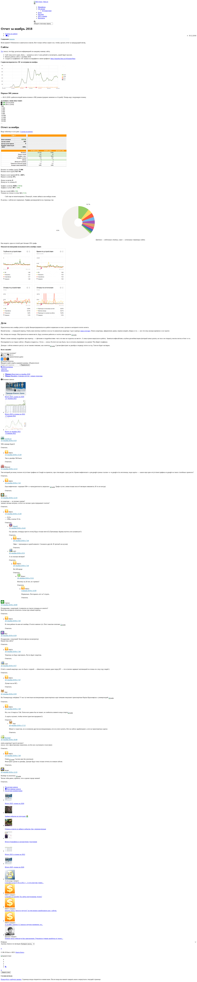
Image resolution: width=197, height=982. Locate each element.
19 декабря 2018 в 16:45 (17, 528)
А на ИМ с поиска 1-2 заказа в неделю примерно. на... (24, 924)
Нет (11, 355)
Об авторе (41, 9)
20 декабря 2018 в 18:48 (9, 739)
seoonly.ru (8, 439)
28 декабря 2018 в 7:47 (13, 680)
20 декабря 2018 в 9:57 (9, 666)
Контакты (41, 18)
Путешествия (46, 11)
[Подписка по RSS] (5, 967)
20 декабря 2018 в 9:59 (9, 694)
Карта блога (20, 952)
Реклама (41, 14)
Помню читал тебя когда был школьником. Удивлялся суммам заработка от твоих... (34, 938)
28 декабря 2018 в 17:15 (17, 725)
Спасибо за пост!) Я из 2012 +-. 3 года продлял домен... (24, 883)
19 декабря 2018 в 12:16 (9, 498)
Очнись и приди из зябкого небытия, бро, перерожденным (25, 829)
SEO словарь (42, 16)
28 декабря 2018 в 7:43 (13, 483)
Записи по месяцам (13, 944)
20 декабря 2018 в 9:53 (17, 553)
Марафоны (42, 7)
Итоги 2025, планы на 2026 (14, 803)
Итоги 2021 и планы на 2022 (15, 854)
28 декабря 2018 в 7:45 (13, 621)
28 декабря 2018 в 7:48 (13, 709)
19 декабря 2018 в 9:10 (9, 440)
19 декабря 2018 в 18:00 (9, 605)
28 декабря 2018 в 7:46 (13, 651)
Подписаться (25, 365)
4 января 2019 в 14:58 (28, 591)
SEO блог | (42, 2)
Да (4, 355)
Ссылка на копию (26, 131)
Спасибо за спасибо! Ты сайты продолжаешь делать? (23, 897)
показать (12, 39)
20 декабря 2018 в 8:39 (9, 635)
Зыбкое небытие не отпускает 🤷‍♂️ (16, 816)
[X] (8, 359)
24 (8, 35)
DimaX (15, 526)
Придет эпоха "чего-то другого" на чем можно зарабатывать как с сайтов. (31, 910)
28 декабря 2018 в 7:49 (13, 755)
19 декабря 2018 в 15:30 (13, 455)
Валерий (7, 738)
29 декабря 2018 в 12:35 (9, 772)
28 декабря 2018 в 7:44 (21, 540)
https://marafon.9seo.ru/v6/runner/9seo (62, 58)
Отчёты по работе (11, 34)
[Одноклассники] (5, 359)
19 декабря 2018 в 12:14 (9, 469)
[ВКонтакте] (2, 359)
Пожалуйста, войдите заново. (11, 979)
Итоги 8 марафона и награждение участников (21, 842)
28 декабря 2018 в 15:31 (25, 578)
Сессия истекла (6, 976)
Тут (2, 51)
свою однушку (85, 331)
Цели (40, 12)
